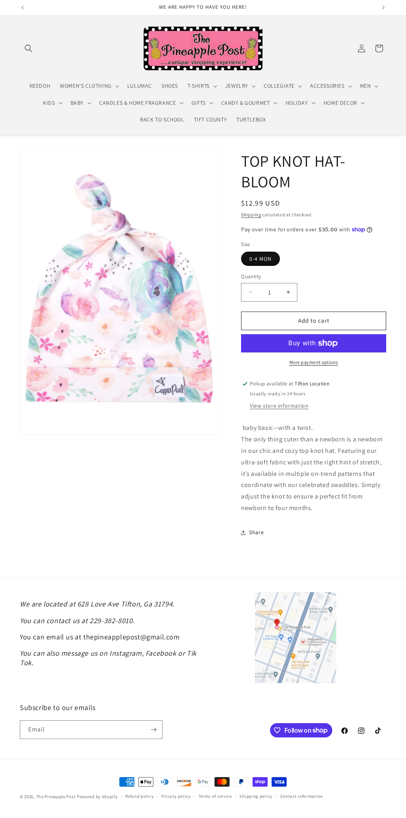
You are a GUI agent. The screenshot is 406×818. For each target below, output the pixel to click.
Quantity (251, 276)
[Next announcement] (383, 7)
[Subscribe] (153, 729)
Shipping (251, 214)
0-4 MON (260, 258)
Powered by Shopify (97, 796)
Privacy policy (176, 796)
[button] (28, 48)
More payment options (313, 362)
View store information (279, 405)
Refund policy (139, 796)
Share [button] (256, 532)
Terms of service (215, 796)
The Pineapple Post (56, 796)
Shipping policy (255, 796)
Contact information (301, 796)
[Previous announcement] (22, 7)
